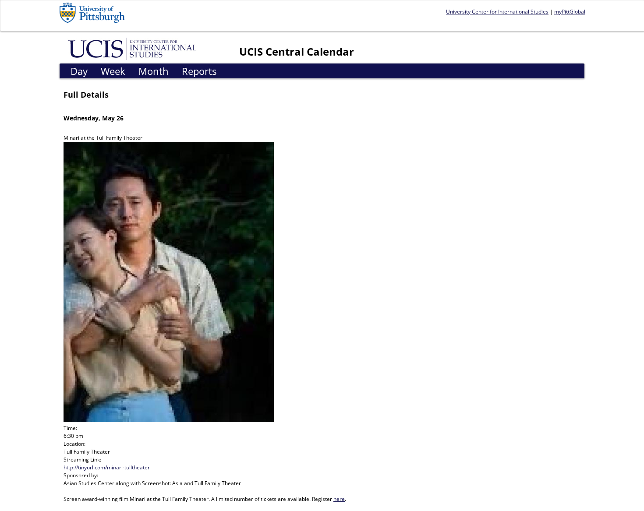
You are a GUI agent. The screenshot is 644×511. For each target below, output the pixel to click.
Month (153, 71)
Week (113, 71)
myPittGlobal (569, 11)
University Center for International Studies (497, 11)
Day (79, 71)
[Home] (134, 48)
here (339, 499)
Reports (199, 71)
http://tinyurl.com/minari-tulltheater (107, 467)
